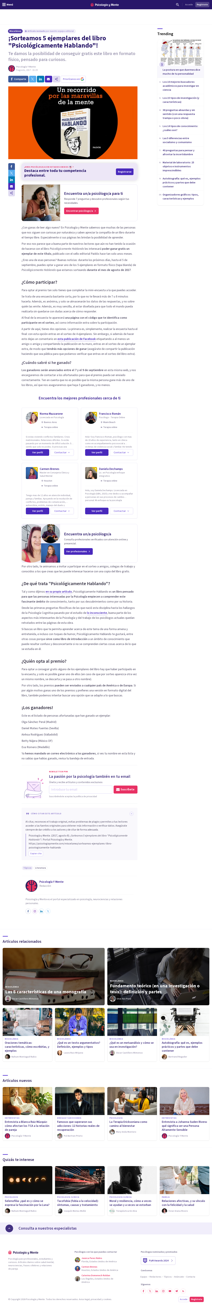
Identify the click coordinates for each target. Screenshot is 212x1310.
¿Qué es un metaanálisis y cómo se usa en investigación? (131, 1045)
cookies (107, 1299)
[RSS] (183, 1291)
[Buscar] (177, 4)
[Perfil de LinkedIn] (41, 911)
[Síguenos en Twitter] (150, 1291)
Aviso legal (84, 1299)
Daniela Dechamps (111, 469)
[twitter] (32, 79)
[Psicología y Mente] (105, 4)
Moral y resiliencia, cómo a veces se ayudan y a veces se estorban (130, 1203)
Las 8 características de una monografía (45, 992)
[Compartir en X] (11, 173)
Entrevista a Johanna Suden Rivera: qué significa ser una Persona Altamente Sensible (184, 1126)
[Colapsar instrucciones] (131, 814)
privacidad (96, 1299)
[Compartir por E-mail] (11, 186)
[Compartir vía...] (11, 193)
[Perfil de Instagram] (34, 911)
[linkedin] (40, 79)
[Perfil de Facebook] (28, 911)
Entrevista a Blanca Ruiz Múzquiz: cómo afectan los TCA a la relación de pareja (27, 1126)
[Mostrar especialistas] (9, 1228)
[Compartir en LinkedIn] (11, 179)
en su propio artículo (59, 592)
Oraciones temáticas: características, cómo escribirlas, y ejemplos (27, 1047)
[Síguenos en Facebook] (143, 1291)
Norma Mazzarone (51, 414)
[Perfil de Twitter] (48, 911)
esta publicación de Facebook (76, 339)
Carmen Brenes (49, 469)
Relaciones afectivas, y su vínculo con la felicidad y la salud (183, 1203)
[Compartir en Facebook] (11, 166)
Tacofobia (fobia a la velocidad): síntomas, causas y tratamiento (78, 1203)
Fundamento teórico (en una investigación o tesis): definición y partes (155, 989)
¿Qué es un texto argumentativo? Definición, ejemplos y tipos (78, 1045)
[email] (48, 79)
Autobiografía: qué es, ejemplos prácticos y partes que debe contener (182, 1047)
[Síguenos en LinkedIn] (156, 1291)
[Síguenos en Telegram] (176, 1291)
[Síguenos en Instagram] (163, 1291)
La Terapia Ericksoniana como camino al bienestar (128, 1124)
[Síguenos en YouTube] (170, 1291)
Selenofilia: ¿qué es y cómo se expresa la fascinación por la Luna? (27, 1203)
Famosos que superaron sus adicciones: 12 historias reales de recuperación (78, 1126)
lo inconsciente (97, 613)
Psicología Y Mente (26, 66)
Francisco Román (110, 414)
